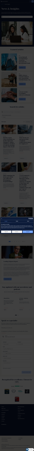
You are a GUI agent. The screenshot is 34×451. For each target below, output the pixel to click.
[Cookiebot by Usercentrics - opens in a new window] (29, 218)
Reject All (6, 231)
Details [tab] (17, 221)
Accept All (27, 231)
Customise (16, 231)
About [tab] (28, 221)
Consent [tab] (6, 221)
